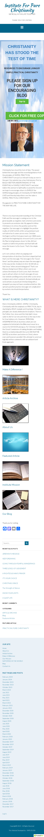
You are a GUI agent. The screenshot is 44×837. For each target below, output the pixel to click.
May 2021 (5, 698)
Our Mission (6, 659)
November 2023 (8, 685)
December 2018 (7, 773)
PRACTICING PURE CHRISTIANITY (15, 628)
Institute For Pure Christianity (22, 8)
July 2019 (5, 755)
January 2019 (7, 770)
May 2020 (5, 729)
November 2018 (8, 775)
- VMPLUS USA (30, 830)
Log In (4, 814)
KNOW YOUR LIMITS (10, 593)
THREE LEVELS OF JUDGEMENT (14, 568)
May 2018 (5, 791)
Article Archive (10, 398)
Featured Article (11, 456)
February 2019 (7, 768)
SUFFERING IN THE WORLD (12, 661)
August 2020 (6, 721)
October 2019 (7, 747)
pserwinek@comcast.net (27, 121)
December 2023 (7, 682)
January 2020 (7, 739)
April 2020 (6, 731)
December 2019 (7, 742)
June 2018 (6, 788)
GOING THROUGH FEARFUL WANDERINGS (18, 564)
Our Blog (7, 514)
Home (4, 648)
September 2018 (8, 781)
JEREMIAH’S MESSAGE (10, 554)
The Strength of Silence (11, 588)
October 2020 (7, 716)
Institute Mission (11, 484)
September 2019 (8, 749)
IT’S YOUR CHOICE (9, 578)
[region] (22, 99)
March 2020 (6, 734)
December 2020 (7, 711)
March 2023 (6, 690)
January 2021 (7, 708)
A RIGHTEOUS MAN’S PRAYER (13, 573)
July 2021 (5, 692)
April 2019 (6, 762)
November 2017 (8, 807)
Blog (4, 615)
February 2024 (7, 677)
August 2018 (6, 783)
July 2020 (5, 724)
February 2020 (7, 737)
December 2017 (7, 804)
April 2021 (6, 700)
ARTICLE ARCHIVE (9, 613)
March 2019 (6, 765)
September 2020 (8, 718)
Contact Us (6, 666)
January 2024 (7, 679)
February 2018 (7, 799)
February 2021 (7, 705)
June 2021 (6, 695)
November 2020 (8, 713)
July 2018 (5, 786)
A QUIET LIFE (7, 598)
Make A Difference (8, 656)
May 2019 (5, 760)
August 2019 (6, 752)
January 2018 (7, 801)
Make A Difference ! (12, 369)
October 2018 (7, 778)
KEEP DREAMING (9, 559)
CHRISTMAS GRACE (10, 583)
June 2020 (6, 726)
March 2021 (6, 703)
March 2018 (6, 796)
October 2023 (7, 687)
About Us (7, 427)
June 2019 (6, 757)
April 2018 (6, 794)
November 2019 (8, 744)
